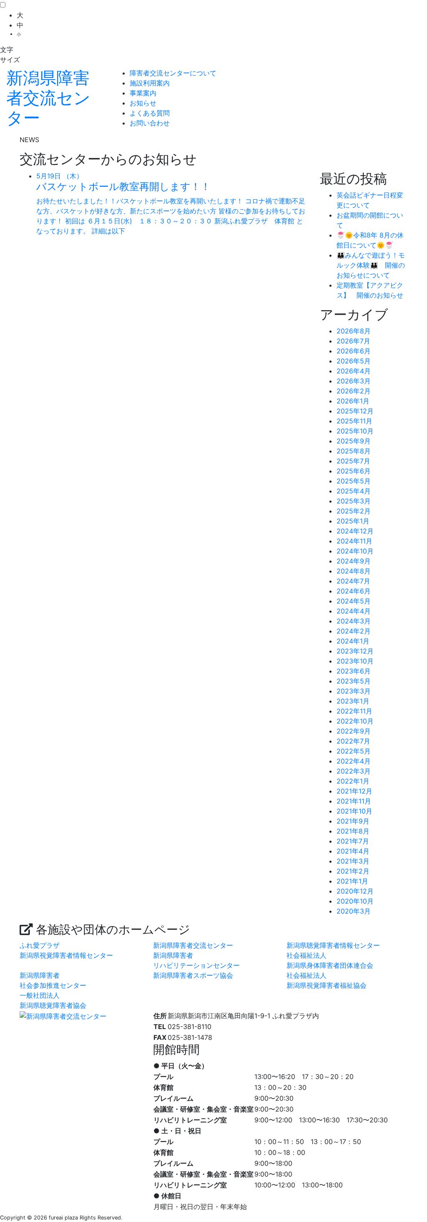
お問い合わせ (150, 123)
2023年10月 (355, 661)
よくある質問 (150, 113)
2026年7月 (353, 341)
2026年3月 (354, 381)
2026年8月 (354, 331)
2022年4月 (354, 761)
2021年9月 (353, 821)
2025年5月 (354, 481)
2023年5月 (354, 681)
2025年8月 (354, 451)
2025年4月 (354, 491)
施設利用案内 (150, 83)
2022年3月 (354, 771)
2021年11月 (354, 801)
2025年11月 (354, 421)
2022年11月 (354, 711)
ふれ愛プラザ (40, 945)
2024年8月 (354, 571)
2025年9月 (354, 441)
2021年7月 (353, 841)
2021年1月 (352, 881)
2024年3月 (354, 621)
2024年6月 (354, 591)
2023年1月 (353, 701)
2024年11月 (354, 541)
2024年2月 (354, 631)
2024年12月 (355, 531)
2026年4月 (354, 371)
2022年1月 (353, 781)
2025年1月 (353, 521)
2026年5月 (354, 361)
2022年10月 (355, 721)
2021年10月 (354, 811)
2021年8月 (353, 831)
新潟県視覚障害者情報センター (66, 955)
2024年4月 (354, 611)
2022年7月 (353, 741)
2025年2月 (354, 511)
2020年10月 (355, 901)
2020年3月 (354, 911)
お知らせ (143, 103)
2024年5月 (354, 601)
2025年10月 (355, 431)
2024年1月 (353, 641)
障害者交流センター (48, 98)
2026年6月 (354, 351)
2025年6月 (354, 471)
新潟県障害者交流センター (193, 945)
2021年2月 (353, 871)
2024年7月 (353, 581)
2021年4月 (353, 851)
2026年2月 (354, 391)
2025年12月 (355, 411)
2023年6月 (354, 671)
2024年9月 (354, 561)
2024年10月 (355, 551)
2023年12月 (355, 651)
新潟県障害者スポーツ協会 (193, 975)
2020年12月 (355, 891)
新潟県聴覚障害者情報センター (333, 945)
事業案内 (143, 93)
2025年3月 (354, 501)
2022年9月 (354, 731)
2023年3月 (354, 691)
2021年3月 (353, 861)
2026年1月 (353, 401)
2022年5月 (354, 751)
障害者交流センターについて (173, 73)
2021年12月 (354, 791)
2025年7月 (353, 461)
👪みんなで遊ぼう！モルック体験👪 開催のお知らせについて (371, 265)
